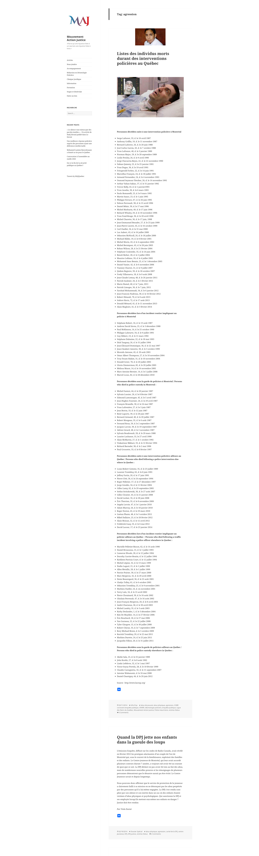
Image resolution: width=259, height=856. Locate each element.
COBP (176, 705)
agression (169, 705)
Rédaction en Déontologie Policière (77, 74)
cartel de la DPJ (172, 831)
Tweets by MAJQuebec (75, 176)
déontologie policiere (153, 708)
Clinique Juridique (74, 79)
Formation (71, 87)
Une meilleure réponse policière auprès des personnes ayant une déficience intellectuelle (79, 143)
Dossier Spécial (136, 831)
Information (71, 83)
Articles (70, 60)
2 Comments (156, 834)
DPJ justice (132, 834)
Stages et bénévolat (74, 92)
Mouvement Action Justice (76, 38)
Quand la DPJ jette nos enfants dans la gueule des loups (147, 739)
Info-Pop (134, 705)
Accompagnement (74, 68)
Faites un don (72, 96)
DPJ (126, 834)
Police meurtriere (161, 710)
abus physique (159, 705)
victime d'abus (174, 710)
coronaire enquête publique (127, 708)
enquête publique (169, 708)
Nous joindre (72, 64)
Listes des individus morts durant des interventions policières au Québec (143, 58)
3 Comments (123, 712)
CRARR (141, 708)
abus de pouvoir (147, 705)
